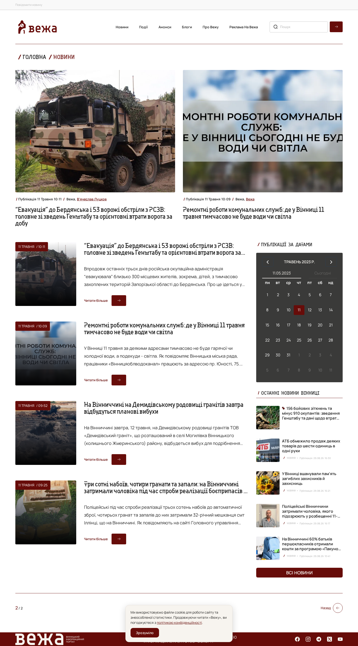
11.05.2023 (282, 273)
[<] (267, 262)
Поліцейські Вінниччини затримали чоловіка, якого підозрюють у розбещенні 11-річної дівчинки (310, 514)
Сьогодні (322, 273)
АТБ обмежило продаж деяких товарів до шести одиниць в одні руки (311, 445)
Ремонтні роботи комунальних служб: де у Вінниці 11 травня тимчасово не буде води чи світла (253, 213)
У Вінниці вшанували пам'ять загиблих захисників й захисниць (309, 478)
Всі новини (299, 573)
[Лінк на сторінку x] (329, 639)
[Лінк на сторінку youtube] (340, 639)
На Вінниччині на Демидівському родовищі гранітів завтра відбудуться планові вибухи (164, 408)
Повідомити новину (28, 5)
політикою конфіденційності (179, 622)
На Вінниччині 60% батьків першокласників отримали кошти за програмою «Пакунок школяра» (311, 546)
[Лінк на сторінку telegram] (318, 639)
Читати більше (96, 300)
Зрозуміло (145, 632)
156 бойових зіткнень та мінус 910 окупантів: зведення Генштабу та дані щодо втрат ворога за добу (311, 413)
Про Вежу (211, 27)
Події (143, 27)
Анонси (165, 27)
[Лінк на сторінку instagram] (308, 639)
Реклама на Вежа (243, 27)
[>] (331, 262)
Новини (122, 27)
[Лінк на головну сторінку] (37, 27)
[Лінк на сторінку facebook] (297, 639)
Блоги (187, 27)
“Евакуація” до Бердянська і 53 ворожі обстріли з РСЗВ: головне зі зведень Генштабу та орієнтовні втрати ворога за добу (93, 216)
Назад (326, 608)
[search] (336, 26)
